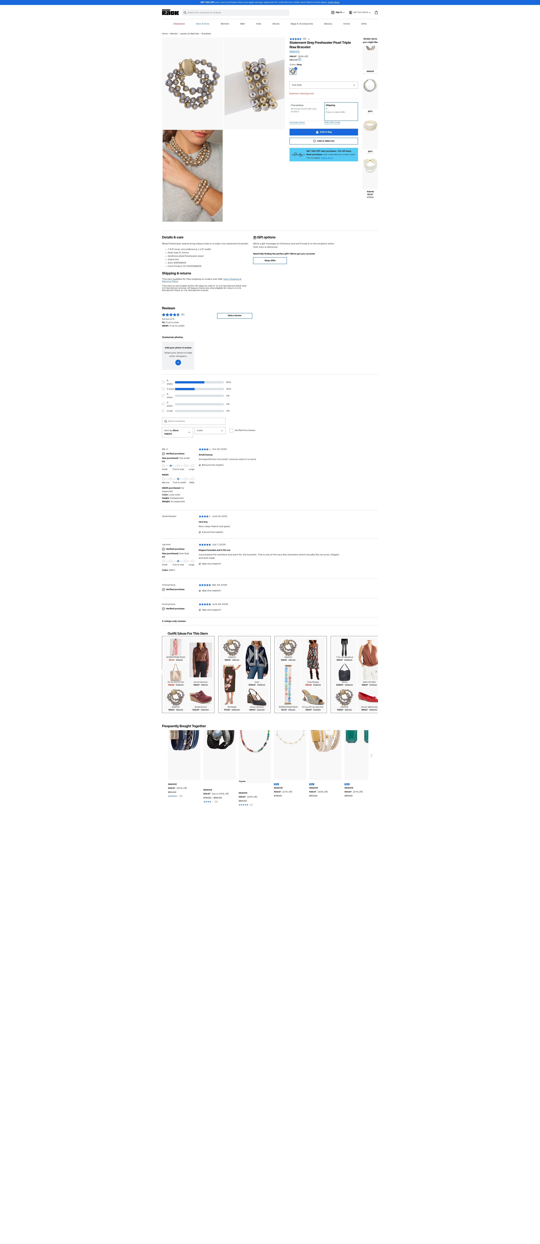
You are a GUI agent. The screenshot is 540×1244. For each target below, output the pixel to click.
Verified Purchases (245, 430)
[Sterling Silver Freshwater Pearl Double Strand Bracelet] (370, 97)
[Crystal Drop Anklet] (290, 755)
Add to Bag (326, 132)
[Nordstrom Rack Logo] (170, 12)
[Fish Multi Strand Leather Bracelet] (325, 755)
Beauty (328, 24)
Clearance (179, 24)
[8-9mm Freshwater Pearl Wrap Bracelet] (370, 137)
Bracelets (206, 34)
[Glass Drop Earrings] (361, 755)
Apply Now (334, 2)
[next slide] (371, 745)
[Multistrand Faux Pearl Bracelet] (370, 177)
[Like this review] (200, 465)
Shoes (275, 24)
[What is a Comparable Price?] (299, 59)
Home (346, 24)
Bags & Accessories (302, 24)
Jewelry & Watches (189, 34)
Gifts (364, 24)
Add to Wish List (325, 141)
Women (225, 24)
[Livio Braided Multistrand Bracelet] (184, 755)
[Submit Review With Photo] (178, 362)
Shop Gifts (270, 261)
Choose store (297, 122)
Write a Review (234, 316)
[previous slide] (165, 745)
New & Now (202, 24)
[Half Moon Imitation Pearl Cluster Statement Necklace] (370, 57)
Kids (258, 24)
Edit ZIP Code (332, 122)
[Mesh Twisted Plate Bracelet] (219, 755)
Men (242, 24)
